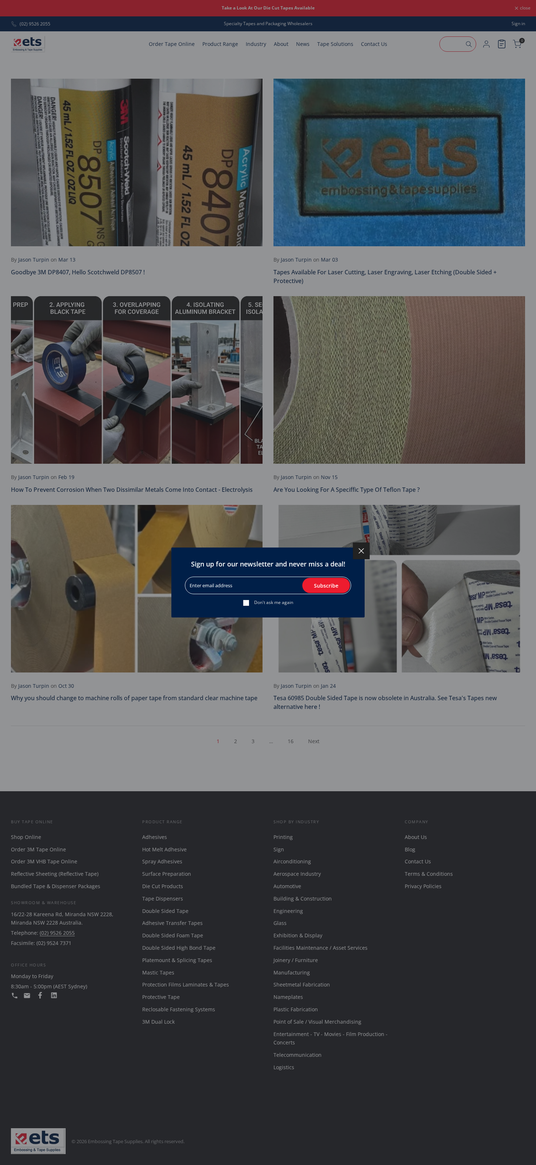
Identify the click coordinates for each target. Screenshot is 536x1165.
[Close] (361, 550)
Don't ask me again (273, 602)
